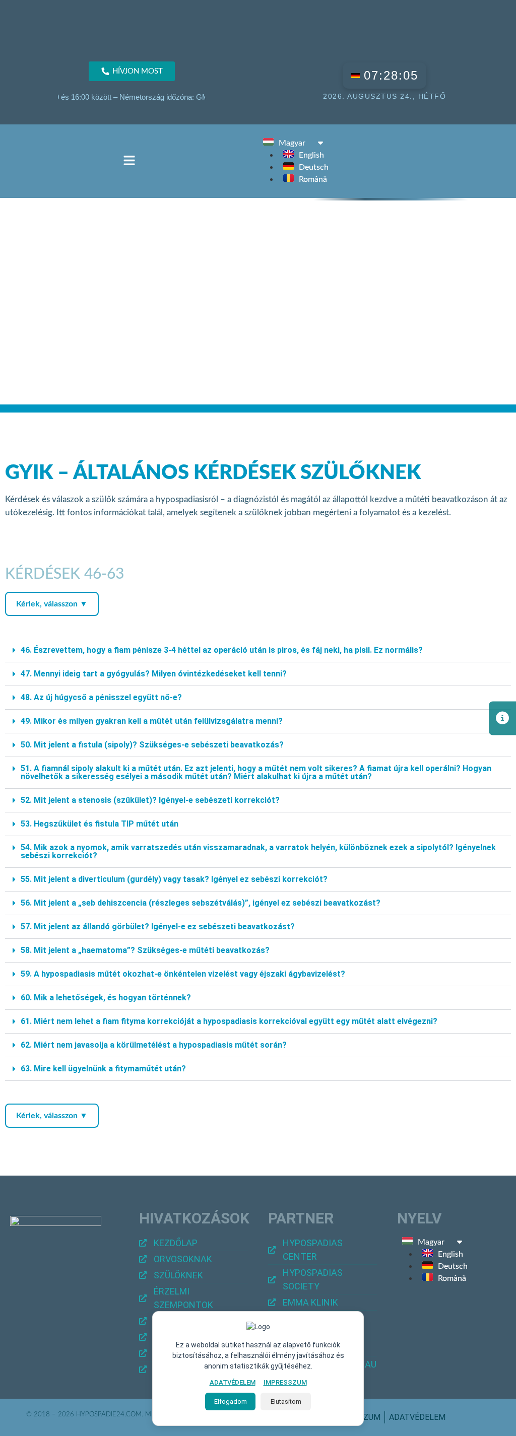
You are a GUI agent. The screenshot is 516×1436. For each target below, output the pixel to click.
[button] (129, 161)
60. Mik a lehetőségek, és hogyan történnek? (106, 997)
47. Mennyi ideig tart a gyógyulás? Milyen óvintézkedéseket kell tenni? (154, 673)
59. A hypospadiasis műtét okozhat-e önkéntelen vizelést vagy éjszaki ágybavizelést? (183, 974)
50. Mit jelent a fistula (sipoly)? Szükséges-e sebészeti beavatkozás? (152, 744)
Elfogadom (230, 1401)
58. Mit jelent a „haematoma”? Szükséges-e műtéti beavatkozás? (145, 950)
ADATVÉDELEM (232, 1382)
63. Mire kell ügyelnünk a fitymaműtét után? (103, 1068)
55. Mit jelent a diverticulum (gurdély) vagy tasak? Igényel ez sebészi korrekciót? (174, 879)
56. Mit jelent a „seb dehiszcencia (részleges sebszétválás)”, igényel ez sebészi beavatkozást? (200, 903)
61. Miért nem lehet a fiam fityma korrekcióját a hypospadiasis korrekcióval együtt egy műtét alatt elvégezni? (229, 1021)
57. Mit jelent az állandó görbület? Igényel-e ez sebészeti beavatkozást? (158, 926)
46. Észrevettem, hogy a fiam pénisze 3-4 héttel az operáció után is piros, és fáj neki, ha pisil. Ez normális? (222, 650)
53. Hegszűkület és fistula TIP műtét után (99, 824)
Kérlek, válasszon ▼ (52, 604)
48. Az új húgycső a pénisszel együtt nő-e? (101, 697)
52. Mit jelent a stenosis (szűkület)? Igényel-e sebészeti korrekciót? (150, 800)
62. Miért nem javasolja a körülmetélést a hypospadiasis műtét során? (154, 1045)
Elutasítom (286, 1401)
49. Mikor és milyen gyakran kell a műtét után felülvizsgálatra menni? (152, 721)
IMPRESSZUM (285, 1382)
